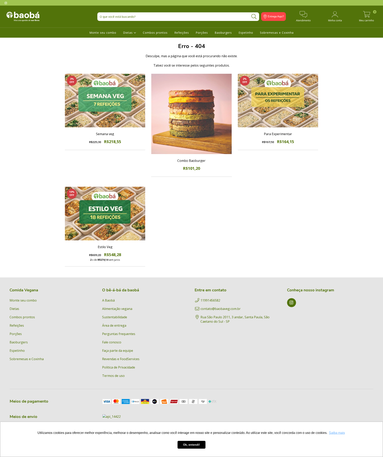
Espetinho (246, 32)
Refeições (181, 32)
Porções (202, 32)
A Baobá (108, 300)
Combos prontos (155, 32)
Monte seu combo (102, 32)
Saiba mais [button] (337, 432)
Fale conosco (111, 342)
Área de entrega (114, 325)
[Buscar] (254, 16)
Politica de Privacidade (118, 367)
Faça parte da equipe (117, 350)
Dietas (128, 32)
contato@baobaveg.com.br (220, 309)
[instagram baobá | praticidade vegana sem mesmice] (6, 3)
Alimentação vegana (117, 309)
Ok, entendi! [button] (191, 444)
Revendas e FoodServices (120, 359)
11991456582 (210, 300)
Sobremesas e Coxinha (277, 32)
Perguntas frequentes (118, 334)
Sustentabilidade (114, 317)
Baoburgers (223, 32)
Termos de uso (113, 375)
